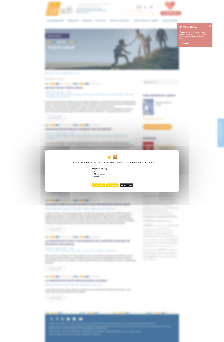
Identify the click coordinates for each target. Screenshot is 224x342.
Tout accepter (98, 185)
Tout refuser (112, 185)
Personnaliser (126, 185)
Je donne (185, 43)
